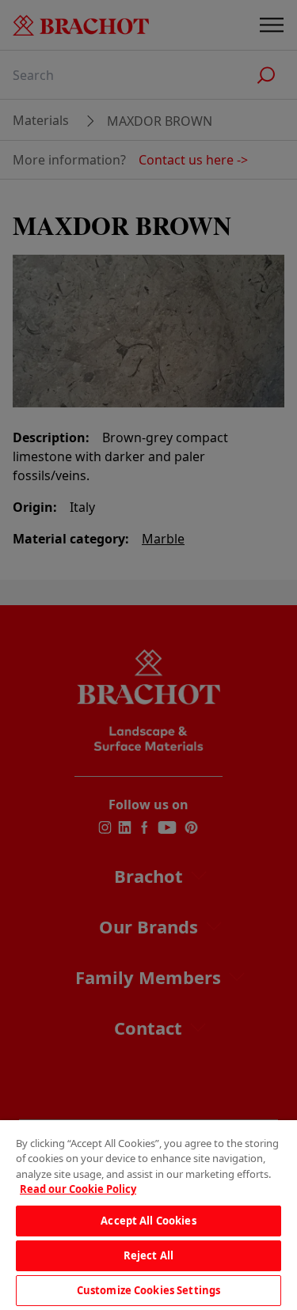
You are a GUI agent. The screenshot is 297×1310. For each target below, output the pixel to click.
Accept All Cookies (148, 1220)
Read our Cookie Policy (78, 1189)
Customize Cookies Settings (148, 1290)
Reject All (148, 1255)
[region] (148, 1215)
